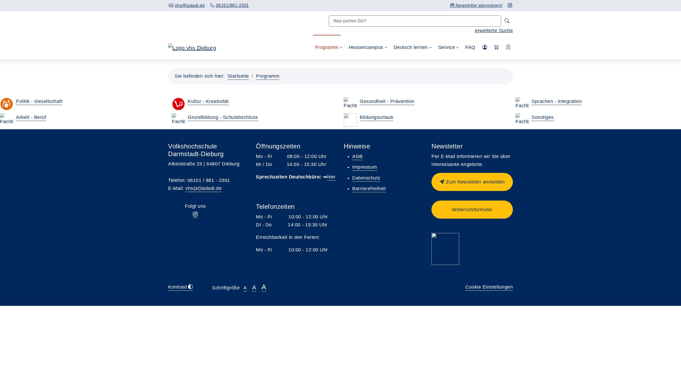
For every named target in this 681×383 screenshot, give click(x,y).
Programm (267, 76)
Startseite (238, 76)
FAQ (470, 47)
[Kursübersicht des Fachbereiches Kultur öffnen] (178, 104)
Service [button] (446, 47)
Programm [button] (326, 47)
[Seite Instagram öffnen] (510, 5)
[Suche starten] (507, 21)
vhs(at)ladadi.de (203, 188)
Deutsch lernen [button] (411, 47)
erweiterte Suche (494, 30)
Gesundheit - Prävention (387, 101)
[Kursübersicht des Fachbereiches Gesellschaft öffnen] (6, 104)
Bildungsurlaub (376, 117)
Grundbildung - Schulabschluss (223, 117)
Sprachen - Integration (556, 101)
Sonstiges (542, 117)
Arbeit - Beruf (31, 117)
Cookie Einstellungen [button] (489, 287)
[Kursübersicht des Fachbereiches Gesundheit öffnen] (350, 104)
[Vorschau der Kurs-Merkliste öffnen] (508, 47)
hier (331, 177)
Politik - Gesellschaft (39, 101)
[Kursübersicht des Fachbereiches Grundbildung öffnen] (178, 120)
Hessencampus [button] (366, 47)
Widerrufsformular (472, 209)
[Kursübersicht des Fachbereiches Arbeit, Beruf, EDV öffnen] (6, 120)
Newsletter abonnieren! (478, 5)
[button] (496, 47)
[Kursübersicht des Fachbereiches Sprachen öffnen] (522, 104)
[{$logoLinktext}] (192, 47)
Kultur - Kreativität (208, 101)
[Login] (484, 47)
